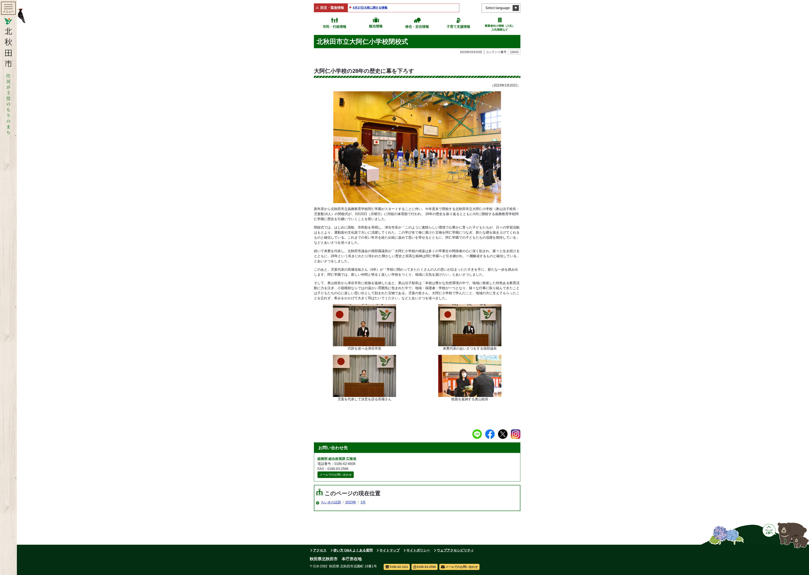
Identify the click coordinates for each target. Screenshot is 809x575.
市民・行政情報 (334, 26)
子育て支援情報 (458, 26)
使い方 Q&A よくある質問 (353, 550)
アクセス (320, 550)
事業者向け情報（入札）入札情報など (500, 27)
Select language (497, 8)
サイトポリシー (418, 550)
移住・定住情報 (417, 26)
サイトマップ (389, 550)
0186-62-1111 (399, 566)
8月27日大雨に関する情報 (370, 7)
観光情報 (376, 26)
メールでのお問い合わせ (335, 474)
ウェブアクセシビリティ (455, 550)
